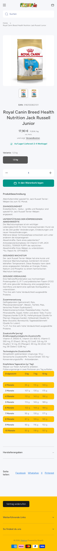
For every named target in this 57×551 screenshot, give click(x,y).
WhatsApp (33, 473)
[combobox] (28, 14)
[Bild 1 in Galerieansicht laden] (23, 93)
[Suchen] (5, 14)
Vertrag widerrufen (16, 504)
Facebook (20, 473)
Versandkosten (33, 138)
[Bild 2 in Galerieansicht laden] (33, 93)
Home (5, 23)
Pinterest (49, 473)
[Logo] (28, 5)
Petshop (24, 540)
